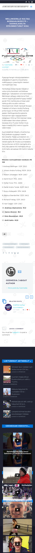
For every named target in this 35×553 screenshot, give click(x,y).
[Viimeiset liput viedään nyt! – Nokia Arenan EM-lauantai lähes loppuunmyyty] (7, 369)
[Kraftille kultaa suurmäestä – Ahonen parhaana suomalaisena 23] (9, 308)
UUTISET (5, 67)
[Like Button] (4, 234)
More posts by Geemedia (17, 288)
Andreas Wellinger (10, 244)
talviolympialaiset (23, 247)
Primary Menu (31, 6)
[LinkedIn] (15, 253)
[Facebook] (26, 2)
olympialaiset (9, 247)
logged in (16, 332)
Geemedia (8, 65)
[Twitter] (29, 2)
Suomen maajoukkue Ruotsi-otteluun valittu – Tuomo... (21, 379)
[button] (27, 297)
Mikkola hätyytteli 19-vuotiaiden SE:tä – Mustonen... (20, 391)
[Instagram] (32, 2)
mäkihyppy (24, 244)
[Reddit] (18, 253)
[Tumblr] (12, 253)
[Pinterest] (9, 253)
